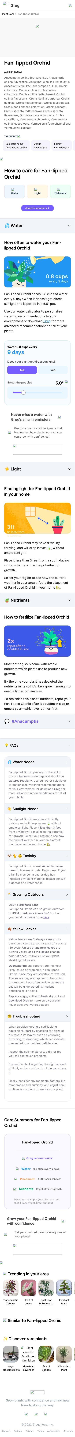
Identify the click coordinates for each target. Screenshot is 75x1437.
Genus (37, 143)
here (46, 917)
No (22, 370)
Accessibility (53, 1431)
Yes (53, 370)
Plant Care (8, 13)
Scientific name (14, 143)
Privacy (30, 1431)
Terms (40, 1431)
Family (58, 143)
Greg (47, 321)
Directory (68, 1431)
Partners (18, 1431)
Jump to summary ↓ (37, 208)
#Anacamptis (25, 721)
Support (6, 1431)
